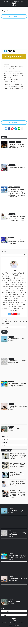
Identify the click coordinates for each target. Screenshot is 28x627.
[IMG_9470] (15, 128)
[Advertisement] (14, 34)
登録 (4, 332)
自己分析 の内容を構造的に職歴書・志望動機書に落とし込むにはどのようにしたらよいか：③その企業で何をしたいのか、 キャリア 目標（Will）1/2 (17, 193)
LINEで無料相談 (13, 16)
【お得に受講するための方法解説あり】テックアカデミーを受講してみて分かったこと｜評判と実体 (16, 218)
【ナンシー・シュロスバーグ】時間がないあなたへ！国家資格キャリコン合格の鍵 (16, 241)
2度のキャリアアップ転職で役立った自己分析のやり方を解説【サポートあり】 (17, 483)
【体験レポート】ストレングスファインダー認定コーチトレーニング (17, 474)
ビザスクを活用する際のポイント (16, 167)
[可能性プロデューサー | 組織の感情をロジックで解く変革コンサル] (14, 4)
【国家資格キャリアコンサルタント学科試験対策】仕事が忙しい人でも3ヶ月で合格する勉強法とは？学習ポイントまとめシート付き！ (17, 494)
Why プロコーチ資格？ (14, 428)
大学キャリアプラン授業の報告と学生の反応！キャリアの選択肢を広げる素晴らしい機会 (16, 146)
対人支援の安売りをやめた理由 (16, 338)
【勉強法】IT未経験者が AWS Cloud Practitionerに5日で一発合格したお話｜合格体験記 (17, 465)
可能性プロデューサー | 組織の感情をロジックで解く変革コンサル (14, 622)
